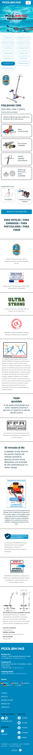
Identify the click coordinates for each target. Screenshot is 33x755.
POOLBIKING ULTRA (8, 58)
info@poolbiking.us (18, 668)
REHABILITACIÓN (7, 700)
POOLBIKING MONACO (23, 63)
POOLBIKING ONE (8, 38)
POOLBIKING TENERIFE (23, 48)
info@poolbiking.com (19, 658)
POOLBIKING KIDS (23, 58)
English (15, 683)
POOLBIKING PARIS (23, 53)
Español (6, 683)
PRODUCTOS (5, 704)
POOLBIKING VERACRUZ (8, 43)
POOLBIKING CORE (8, 63)
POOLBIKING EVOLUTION (23, 43)
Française (26, 683)
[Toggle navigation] (28, 3)
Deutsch (8, 685)
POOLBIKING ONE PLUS (23, 38)
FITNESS (4, 693)
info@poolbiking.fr (20, 674)
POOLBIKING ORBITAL (8, 68)
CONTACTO (5, 707)
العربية (18, 685)
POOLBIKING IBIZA (8, 48)
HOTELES (4, 697)
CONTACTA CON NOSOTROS (16, 212)
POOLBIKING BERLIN (8, 53)
